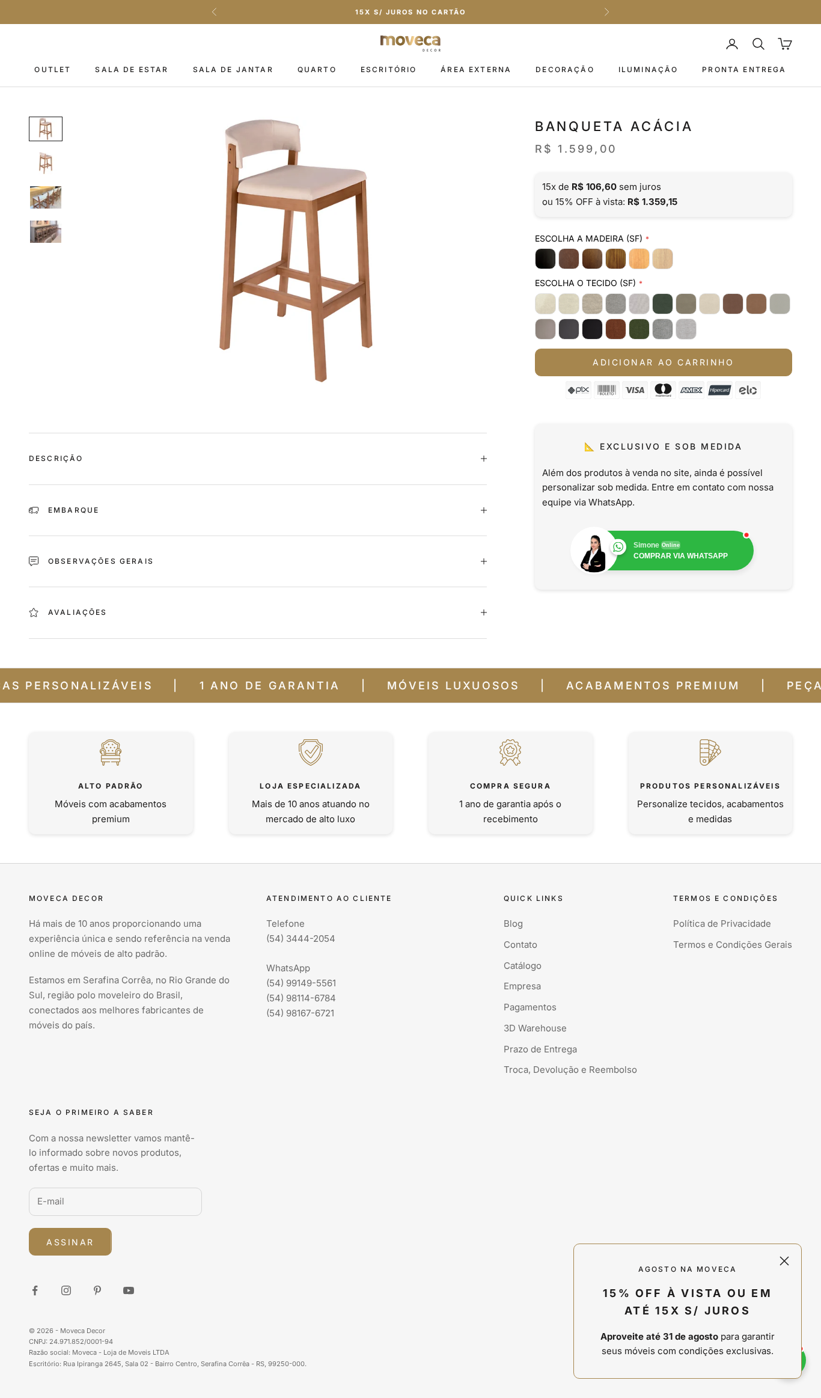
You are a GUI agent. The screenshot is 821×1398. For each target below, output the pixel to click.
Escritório (389, 69)
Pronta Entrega (744, 69)
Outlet (52, 69)
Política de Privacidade (722, 923)
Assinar (70, 1242)
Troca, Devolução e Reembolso (570, 1069)
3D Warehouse (535, 1028)
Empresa (522, 986)
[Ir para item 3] (46, 197)
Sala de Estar (131, 69)
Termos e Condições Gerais (732, 944)
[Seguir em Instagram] (66, 1290)
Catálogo (523, 965)
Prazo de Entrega (540, 1049)
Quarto (317, 69)
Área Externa (476, 69)
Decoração (565, 69)
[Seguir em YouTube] (129, 1290)
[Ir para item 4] (46, 231)
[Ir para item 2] (46, 163)
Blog (513, 923)
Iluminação (648, 69)
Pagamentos (530, 1007)
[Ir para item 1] (46, 129)
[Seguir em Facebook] (35, 1290)
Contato (520, 944)
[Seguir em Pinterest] (97, 1290)
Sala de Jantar (233, 69)
